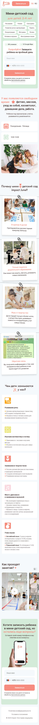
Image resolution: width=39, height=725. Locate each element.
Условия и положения (20, 714)
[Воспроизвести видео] (14, 591)
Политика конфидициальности (19, 711)
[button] (20, 3)
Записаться (19, 73)
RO (36, 4)
